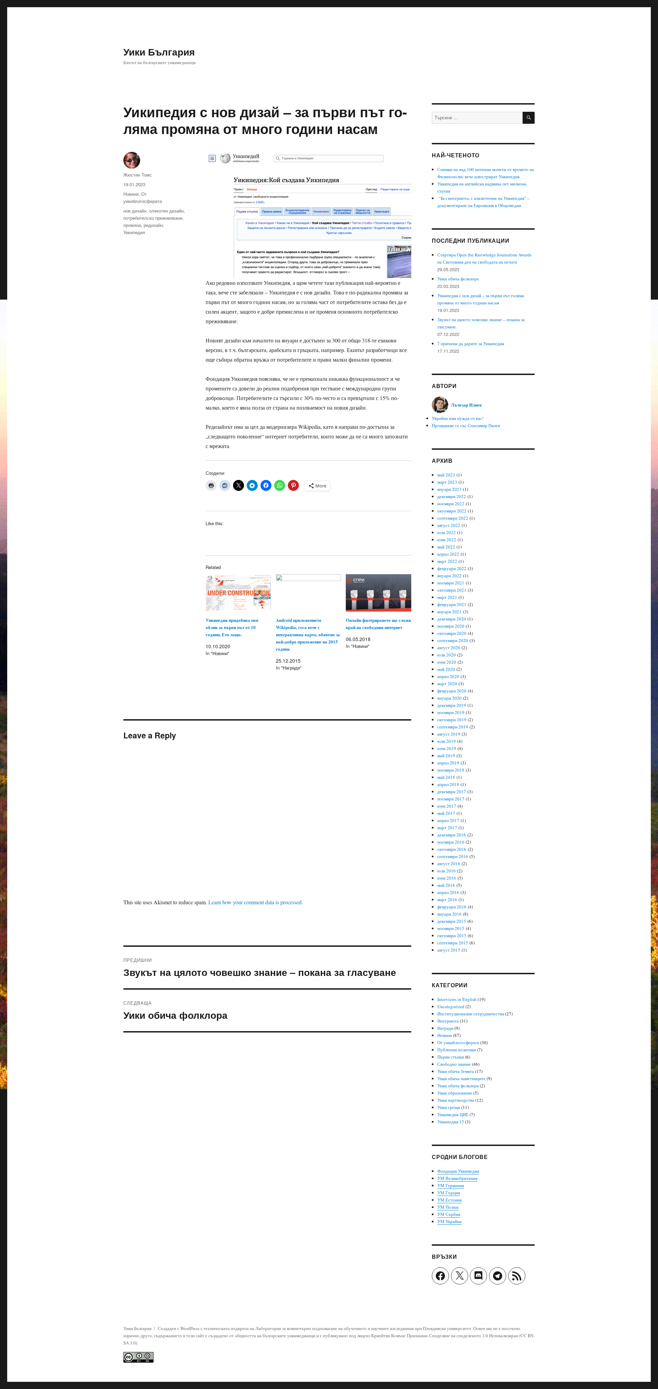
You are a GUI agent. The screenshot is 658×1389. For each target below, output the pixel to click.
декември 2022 (451, 496)
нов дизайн (134, 210)
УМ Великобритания (457, 1178)
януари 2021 (449, 611)
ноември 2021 (450, 583)
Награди (445, 1028)
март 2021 (447, 597)
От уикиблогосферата (458, 1042)
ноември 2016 (450, 842)
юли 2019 (446, 741)
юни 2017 (446, 806)
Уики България (159, 52)
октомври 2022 (451, 511)
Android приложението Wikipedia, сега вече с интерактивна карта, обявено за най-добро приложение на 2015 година (308, 634)
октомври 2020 (451, 633)
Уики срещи (448, 1107)
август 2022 (448, 525)
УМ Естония (449, 1200)
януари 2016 (449, 914)
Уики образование (454, 1093)
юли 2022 (446, 532)
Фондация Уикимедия (458, 1171)
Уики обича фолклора (458, 279)
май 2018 (446, 777)
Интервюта (448, 1021)
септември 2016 (452, 856)
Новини (130, 194)
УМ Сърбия (448, 1214)
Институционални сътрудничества (470, 1014)
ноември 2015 (450, 928)
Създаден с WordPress (179, 1328)
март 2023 (447, 482)
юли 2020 (446, 655)
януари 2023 (449, 489)
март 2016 (447, 899)
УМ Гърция (448, 1192)
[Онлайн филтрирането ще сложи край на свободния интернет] (378, 593)
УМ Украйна (449, 1221)
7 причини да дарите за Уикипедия (470, 343)
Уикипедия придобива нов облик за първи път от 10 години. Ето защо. (232, 627)
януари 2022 (449, 575)
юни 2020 (446, 662)
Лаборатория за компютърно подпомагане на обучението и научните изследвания (334, 1328)
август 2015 (448, 950)
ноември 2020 (450, 626)
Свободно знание (454, 1064)
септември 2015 (452, 943)
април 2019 (448, 763)
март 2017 (447, 827)
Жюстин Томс (137, 174)
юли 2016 (446, 871)
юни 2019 (446, 748)
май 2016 (446, 885)
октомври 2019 (451, 719)
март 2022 (447, 561)
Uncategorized (450, 1006)
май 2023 (446, 475)
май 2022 (446, 547)
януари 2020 (449, 698)
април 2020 (448, 676)
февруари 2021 (451, 604)
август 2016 (448, 863)
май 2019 (446, 755)
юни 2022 (446, 539)
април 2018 (448, 784)
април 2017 (448, 820)
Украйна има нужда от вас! (458, 418)
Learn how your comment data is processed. (255, 902)
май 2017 (446, 813)
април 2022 (448, 554)
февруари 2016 (451, 907)
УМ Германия (450, 1185)
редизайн (153, 225)
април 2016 (448, 892)
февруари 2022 (451, 568)
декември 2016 (451, 835)
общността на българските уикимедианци (275, 1335)
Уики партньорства (455, 1100)
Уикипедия (134, 232)
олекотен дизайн (166, 210)
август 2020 (448, 647)
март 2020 (447, 683)
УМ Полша (448, 1207)
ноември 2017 (450, 799)
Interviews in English (457, 999)
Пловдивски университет (447, 1328)
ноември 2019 (450, 712)
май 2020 (446, 669)
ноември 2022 (450, 503)
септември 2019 (452, 727)
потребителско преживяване (152, 218)
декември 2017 (451, 791)
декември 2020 (451, 619)
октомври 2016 (451, 849)
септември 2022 (452, 518)
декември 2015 (451, 921)
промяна (132, 225)
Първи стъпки (450, 1057)
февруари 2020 (451, 691)
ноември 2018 (450, 770)
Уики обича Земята (455, 1071)
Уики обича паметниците (461, 1078)
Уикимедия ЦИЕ (452, 1114)
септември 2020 (452, 640)
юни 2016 (446, 878)
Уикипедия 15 (450, 1122)
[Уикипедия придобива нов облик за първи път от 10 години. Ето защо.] (238, 593)
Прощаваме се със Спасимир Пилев (466, 425)
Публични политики (456, 1050)
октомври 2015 (451, 935)
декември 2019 (451, 705)
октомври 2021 (451, 590)
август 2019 (448, 734)
